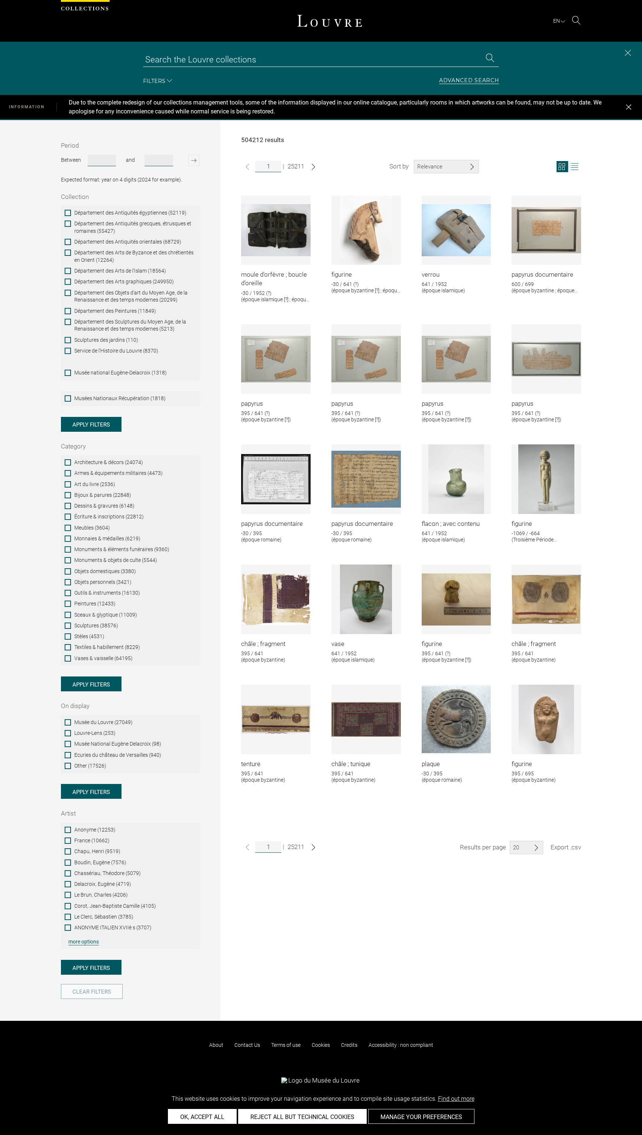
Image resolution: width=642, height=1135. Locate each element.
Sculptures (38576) (96, 625)
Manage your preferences (421, 1116)
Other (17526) (90, 766)
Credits (349, 1045)
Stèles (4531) (89, 636)
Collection (75, 196)
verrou (431, 274)
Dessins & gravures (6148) (104, 506)
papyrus (252, 403)
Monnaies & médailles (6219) (107, 538)
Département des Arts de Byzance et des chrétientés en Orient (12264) (134, 256)
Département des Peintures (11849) (115, 311)
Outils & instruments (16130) (107, 593)
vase (337, 643)
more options (83, 942)
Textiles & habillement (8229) (107, 647)
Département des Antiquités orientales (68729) (127, 242)
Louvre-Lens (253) (95, 733)
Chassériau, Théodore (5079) (107, 873)
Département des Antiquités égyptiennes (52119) (130, 213)
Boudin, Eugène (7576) (100, 862)
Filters (154, 81)
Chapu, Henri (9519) (97, 851)
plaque (431, 764)
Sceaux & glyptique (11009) (105, 615)
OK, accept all (202, 1116)
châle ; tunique (350, 764)
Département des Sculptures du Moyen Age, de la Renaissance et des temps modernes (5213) (130, 325)
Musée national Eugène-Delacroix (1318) (120, 373)
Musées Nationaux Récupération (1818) (120, 398)
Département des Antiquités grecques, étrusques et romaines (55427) (132, 227)
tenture (250, 764)
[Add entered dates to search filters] (187, 160)
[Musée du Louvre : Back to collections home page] (330, 20)
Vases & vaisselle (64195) (103, 658)
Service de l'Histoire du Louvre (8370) (116, 351)
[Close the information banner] (628, 107)
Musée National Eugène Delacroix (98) (117, 744)
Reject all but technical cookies (302, 1116)
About (216, 1045)
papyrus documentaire (542, 274)
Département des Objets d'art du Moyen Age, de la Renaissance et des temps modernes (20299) (131, 296)
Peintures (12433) (95, 604)
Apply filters (91, 424)
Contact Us (247, 1045)
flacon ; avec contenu (451, 523)
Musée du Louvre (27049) (103, 722)
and (130, 160)
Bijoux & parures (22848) (102, 495)
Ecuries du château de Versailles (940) (117, 755)
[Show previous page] (247, 167)
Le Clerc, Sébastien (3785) (103, 917)
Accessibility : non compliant (401, 1045)
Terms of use (286, 1045)
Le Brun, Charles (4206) (101, 895)
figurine (341, 274)
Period (70, 145)
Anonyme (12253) (95, 830)
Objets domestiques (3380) (105, 571)
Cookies (321, 1045)
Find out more (456, 1098)
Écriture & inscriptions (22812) (109, 517)
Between (71, 160)
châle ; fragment (263, 643)
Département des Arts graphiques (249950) (124, 281)
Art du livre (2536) (94, 484)
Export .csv (566, 847)
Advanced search (469, 81)
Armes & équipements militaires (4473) (118, 473)
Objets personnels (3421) (103, 582)
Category (73, 446)
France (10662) (92, 840)
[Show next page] (313, 167)
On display (75, 706)
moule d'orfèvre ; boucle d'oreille (274, 279)
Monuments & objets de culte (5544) (115, 560)
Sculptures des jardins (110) (106, 340)
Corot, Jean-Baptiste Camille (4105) (115, 906)
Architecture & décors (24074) (108, 462)
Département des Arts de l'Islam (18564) (120, 271)
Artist (68, 813)
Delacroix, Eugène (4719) (102, 884)
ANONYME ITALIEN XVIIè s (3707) (113, 927)
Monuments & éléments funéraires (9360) (121, 549)
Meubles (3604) (92, 528)
